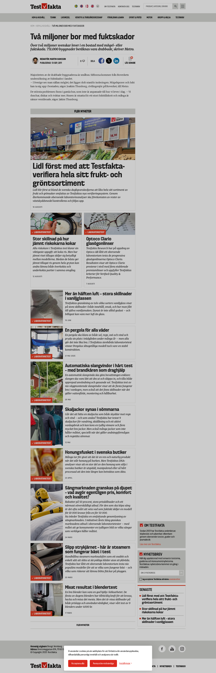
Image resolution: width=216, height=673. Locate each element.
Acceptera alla (77, 663)
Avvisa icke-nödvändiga (103, 663)
